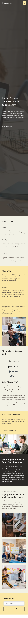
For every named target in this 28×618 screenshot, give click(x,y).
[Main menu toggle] (24, 3)
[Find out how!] (7, 126)
